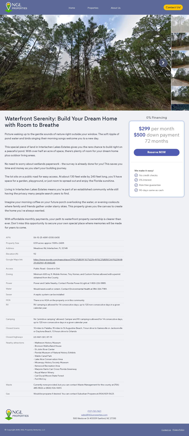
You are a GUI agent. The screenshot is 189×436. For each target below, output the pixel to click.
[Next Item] (163, 62)
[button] (173, 7)
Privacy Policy (178, 430)
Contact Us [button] (166, 430)
